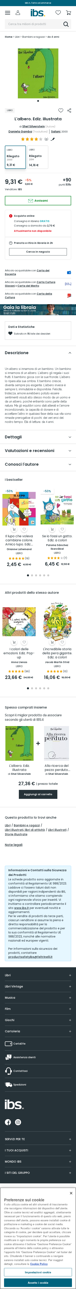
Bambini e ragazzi (27, 825)
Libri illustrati (57, 830)
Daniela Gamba (20, 131)
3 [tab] (36, 575)
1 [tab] (38, 101)
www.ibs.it (21, 908)
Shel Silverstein (33, 126)
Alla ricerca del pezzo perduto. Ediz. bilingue (57, 768)
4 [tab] (40, 575)
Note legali (13, 845)
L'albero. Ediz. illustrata (19, 768)
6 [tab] (48, 575)
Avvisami (41, 201)
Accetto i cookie (38, 1283)
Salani (55, 131)
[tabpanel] (38, 73)
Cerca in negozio (38, 252)
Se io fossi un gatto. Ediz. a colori (57, 538)
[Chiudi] (71, 1193)
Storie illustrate (16, 834)
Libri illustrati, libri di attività (25, 830)
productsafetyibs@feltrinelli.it (30, 957)
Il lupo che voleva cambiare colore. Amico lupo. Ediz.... (19, 540)
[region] (38, 1238)
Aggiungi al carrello (38, 794)
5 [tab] (44, 575)
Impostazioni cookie (38, 1272)
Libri (8, 825)
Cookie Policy (39, 1264)
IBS (20, 189)
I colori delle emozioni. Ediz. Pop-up (19, 653)
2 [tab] (32, 575)
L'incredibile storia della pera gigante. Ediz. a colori (57, 653)
